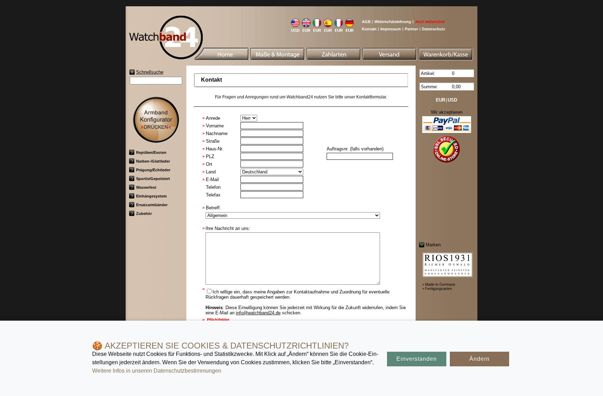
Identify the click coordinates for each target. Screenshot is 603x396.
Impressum (390, 29)
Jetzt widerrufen (430, 22)
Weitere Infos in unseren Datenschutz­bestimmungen (156, 371)
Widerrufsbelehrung (392, 22)
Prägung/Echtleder (153, 170)
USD (452, 100)
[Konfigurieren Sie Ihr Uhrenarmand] (156, 140)
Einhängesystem (151, 196)
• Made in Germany (439, 284)
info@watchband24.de (258, 312)
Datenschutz (433, 29)
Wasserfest (146, 187)
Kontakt (369, 29)
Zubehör (144, 213)
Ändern (479, 359)
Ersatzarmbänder (152, 205)
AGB (366, 22)
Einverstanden (416, 359)
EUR (440, 100)
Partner (411, 29)
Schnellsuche (149, 72)
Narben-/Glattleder (153, 161)
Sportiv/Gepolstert (153, 179)
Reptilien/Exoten (151, 152)
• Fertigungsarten (437, 288)
